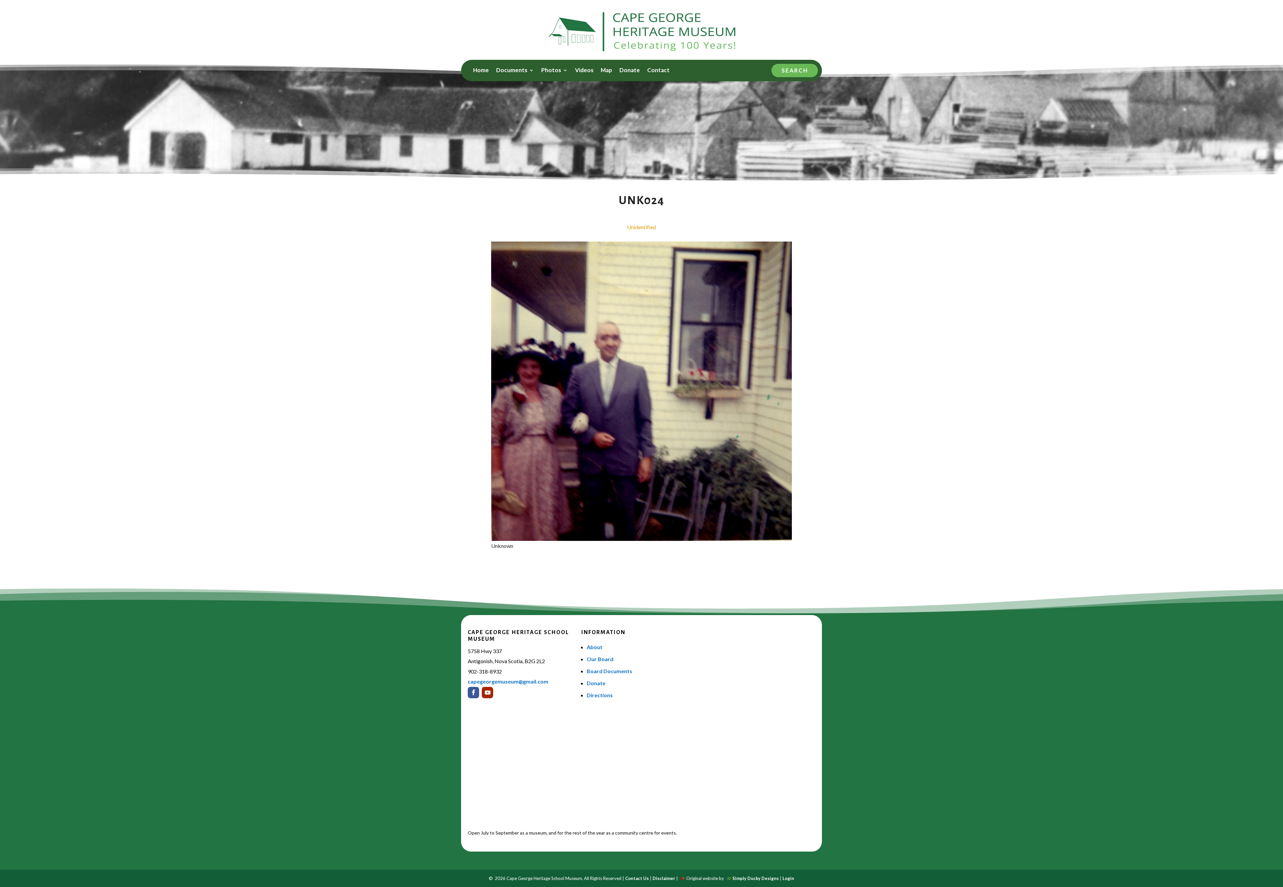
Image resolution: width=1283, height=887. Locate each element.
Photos (551, 70)
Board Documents (609, 671)
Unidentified (641, 227)
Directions (600, 695)
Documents (511, 70)
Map (606, 70)
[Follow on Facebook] (473, 692)
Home (481, 70)
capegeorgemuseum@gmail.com (508, 681)
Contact (658, 70)
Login (788, 878)
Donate (629, 70)
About (594, 647)
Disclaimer (664, 878)
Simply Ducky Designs (755, 878)
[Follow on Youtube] (487, 692)
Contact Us (637, 878)
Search (794, 70)
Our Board (600, 659)
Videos (584, 70)
